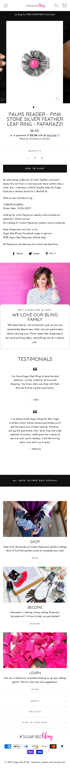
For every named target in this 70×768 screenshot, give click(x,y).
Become (35, 623)
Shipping (24, 138)
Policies (35, 711)
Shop (35, 558)
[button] (35, 135)
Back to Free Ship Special (37, 480)
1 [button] (34, 107)
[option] (35, 14)
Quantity (35, 151)
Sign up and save (35, 722)
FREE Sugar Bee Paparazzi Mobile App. (24, 237)
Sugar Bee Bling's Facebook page (21, 233)
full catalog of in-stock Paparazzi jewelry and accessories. (34, 222)
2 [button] (37, 107)
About (35, 701)
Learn (35, 689)
